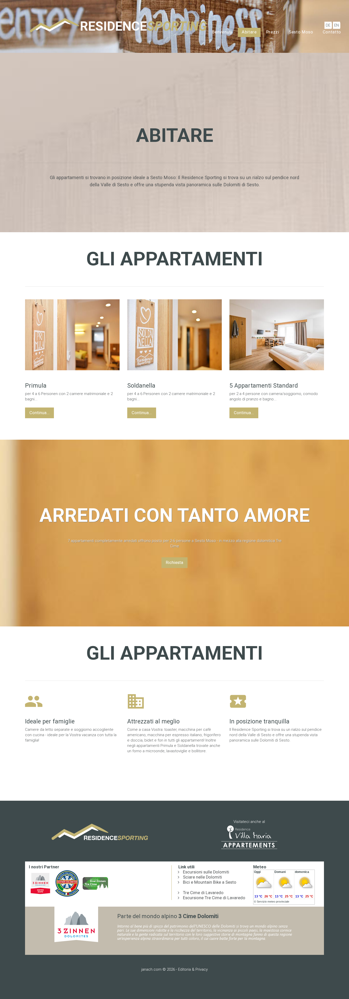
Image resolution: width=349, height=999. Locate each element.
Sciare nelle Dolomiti (202, 877)
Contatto (332, 32)
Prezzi (272, 32)
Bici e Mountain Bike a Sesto (209, 882)
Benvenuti (222, 32)
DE (328, 25)
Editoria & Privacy (193, 969)
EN (336, 25)
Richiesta (174, 562)
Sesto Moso (301, 32)
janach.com (151, 969)
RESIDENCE (143, 26)
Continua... (39, 412)
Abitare (249, 32)
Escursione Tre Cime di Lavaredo (214, 897)
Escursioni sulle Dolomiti (206, 872)
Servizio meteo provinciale (273, 901)
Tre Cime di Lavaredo (203, 892)
